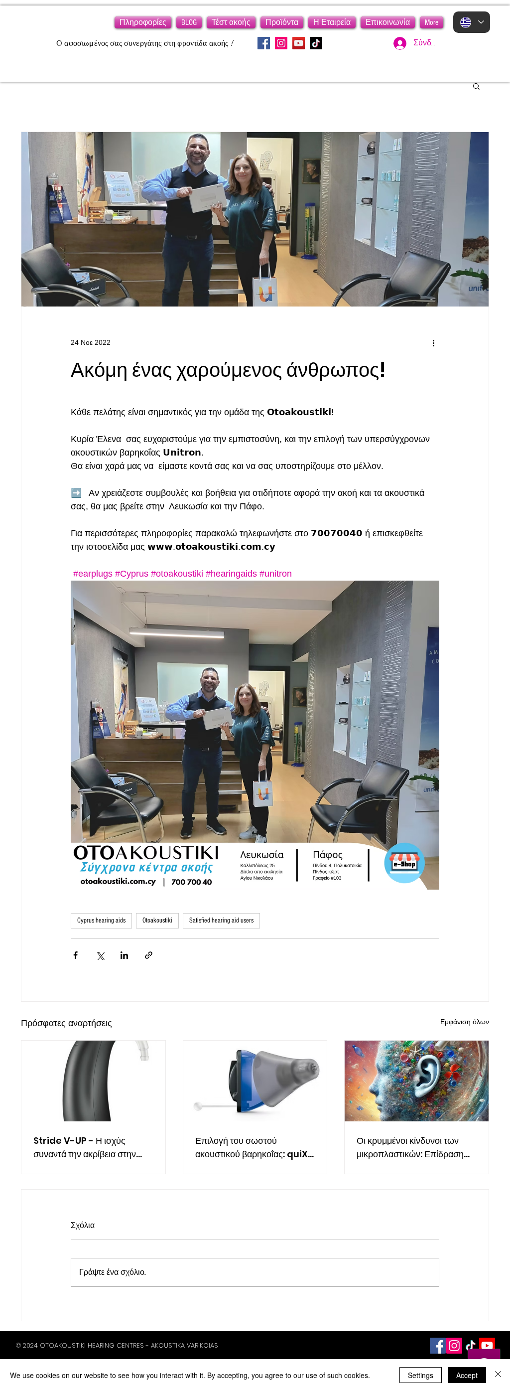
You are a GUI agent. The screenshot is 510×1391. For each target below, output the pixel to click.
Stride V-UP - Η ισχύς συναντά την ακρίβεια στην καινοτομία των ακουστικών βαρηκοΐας (86, 1147)
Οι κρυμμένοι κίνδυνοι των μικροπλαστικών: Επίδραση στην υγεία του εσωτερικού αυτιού (410, 1147)
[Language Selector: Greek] (471, 22)
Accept (467, 1375)
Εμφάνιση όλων (464, 1022)
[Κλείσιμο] (498, 1375)
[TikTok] (316, 43)
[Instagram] (281, 43)
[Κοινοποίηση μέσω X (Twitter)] (100, 955)
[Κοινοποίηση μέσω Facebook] (75, 955)
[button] (143, 22)
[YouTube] (298, 43)
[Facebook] (263, 43)
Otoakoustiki (157, 921)
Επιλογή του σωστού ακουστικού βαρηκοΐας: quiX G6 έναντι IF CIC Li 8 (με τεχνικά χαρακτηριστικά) (251, 1147)
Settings (420, 1375)
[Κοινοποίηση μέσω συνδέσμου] (148, 955)
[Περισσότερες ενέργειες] (433, 342)
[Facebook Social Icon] (438, 1346)
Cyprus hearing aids (101, 921)
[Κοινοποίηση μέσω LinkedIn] (124, 955)
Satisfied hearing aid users (221, 921)
